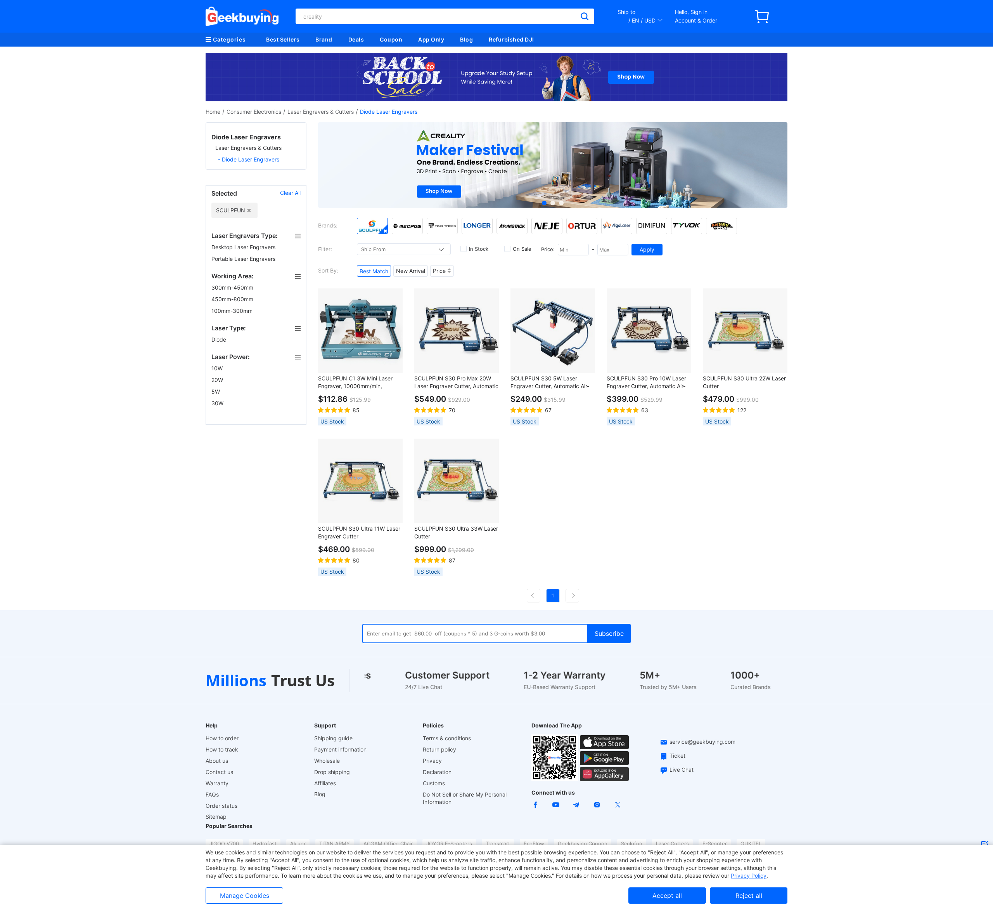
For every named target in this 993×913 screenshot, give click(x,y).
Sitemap (216, 816)
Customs (434, 783)
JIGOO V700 (224, 843)
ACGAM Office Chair (388, 843)
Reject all (748, 895)
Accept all (667, 895)
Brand (323, 39)
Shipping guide (333, 738)
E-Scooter (714, 843)
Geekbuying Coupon (582, 843)
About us (217, 760)
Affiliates (325, 783)
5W (216, 391)
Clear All (290, 192)
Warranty (217, 783)
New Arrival (410, 270)
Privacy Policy (748, 875)
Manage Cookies (244, 895)
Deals (356, 39)
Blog (466, 39)
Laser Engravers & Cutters (320, 111)
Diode (219, 339)
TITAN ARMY (334, 843)
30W (218, 403)
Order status (221, 805)
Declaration (437, 772)
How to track (222, 749)
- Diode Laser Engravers (248, 159)
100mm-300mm (232, 310)
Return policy (439, 749)
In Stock (478, 249)
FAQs (212, 794)
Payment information (340, 749)
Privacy (432, 760)
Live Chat (681, 769)
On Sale (522, 249)
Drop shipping (332, 772)
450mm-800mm (233, 299)
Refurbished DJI (511, 39)
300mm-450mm (233, 287)
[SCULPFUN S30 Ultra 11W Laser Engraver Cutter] (360, 481)
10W (217, 368)
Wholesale (327, 760)
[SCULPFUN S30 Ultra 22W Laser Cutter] (745, 330)
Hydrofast (265, 843)
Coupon (391, 39)
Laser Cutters (672, 843)
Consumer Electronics (254, 111)
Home (213, 111)
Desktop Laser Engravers (244, 247)
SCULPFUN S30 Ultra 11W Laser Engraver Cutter (359, 532)
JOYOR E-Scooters (449, 843)
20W (218, 380)
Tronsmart (498, 843)
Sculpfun (631, 843)
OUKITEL (750, 843)
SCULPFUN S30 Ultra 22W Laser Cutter (744, 382)
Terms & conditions (447, 738)
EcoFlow (534, 843)
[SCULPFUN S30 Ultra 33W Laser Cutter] (456, 481)
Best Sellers (282, 39)
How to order (222, 738)
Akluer (298, 843)
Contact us (219, 772)
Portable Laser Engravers (244, 258)
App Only (431, 39)
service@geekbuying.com (702, 741)
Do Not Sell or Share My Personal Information (465, 798)
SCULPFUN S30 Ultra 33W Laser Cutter (456, 532)
